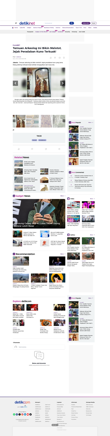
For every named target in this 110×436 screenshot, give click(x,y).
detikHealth (47, 408)
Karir (72, 408)
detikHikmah (48, 419)
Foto (85, 27)
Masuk (93, 23)
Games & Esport (38, 27)
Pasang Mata (60, 406)
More (62, 196)
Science (58, 27)
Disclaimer (73, 419)
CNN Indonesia (89, 404)
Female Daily (89, 413)
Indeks (95, 27)
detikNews (37, 404)
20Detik (47, 415)
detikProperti (38, 421)
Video (89, 27)
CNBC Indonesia (89, 406)
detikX (46, 413)
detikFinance (38, 408)
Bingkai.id (59, 419)
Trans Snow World (61, 415)
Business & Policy (49, 27)
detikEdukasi (38, 406)
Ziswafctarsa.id (60, 421)
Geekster (61, 31)
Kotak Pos (73, 411)
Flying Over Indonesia (62, 423)
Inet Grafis (82, 31)
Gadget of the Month (41, 31)
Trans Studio (60, 417)
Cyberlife (22, 27)
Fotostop (74, 31)
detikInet (37, 411)
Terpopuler (30, 31)
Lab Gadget (53, 31)
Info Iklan (73, 415)
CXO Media (88, 415)
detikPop (47, 421)
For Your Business (61, 425)
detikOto (37, 419)
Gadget (29, 27)
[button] (15, 83)
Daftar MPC (86, 23)
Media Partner (74, 413)
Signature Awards (61, 413)
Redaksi (73, 404)
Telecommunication (68, 27)
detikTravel (47, 404)
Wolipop (47, 411)
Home (16, 27)
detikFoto (47, 417)
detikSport (37, 415)
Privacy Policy (74, 417)
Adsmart (59, 408)
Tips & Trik (79, 27)
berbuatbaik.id (60, 404)
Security (67, 31)
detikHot (37, 413)
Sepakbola (37, 417)
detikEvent (59, 411)
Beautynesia (89, 411)
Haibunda (88, 408)
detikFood (47, 406)
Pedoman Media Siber (76, 406)
